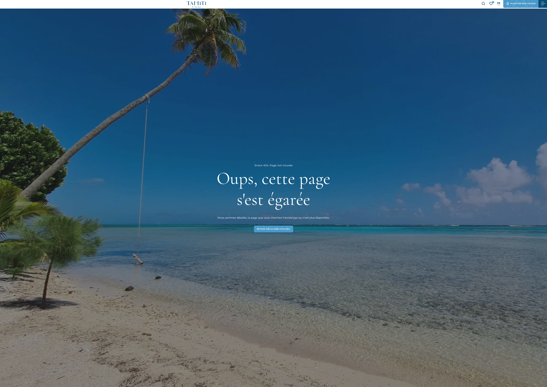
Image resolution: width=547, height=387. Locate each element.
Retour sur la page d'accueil (273, 229)
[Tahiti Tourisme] (196, 4)
